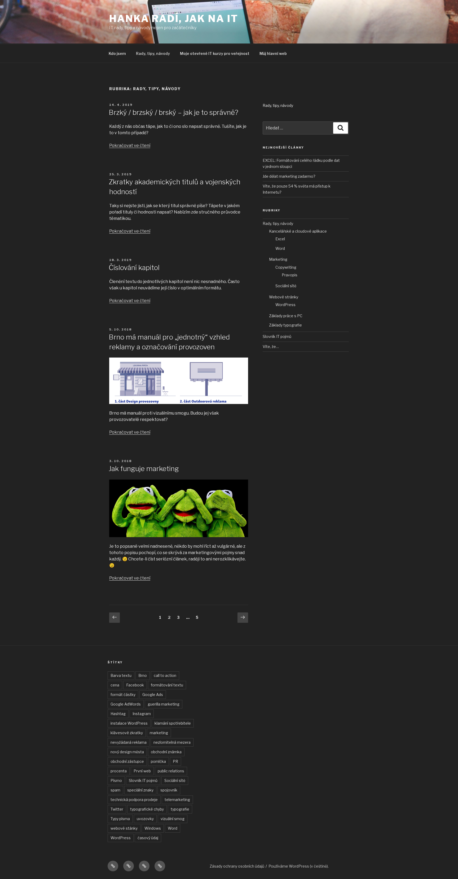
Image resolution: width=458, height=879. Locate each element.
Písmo (116, 780)
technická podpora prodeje (134, 799)
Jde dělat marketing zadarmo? (289, 176)
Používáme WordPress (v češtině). (298, 866)
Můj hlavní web (273, 53)
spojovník (168, 790)
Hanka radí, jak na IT (173, 18)
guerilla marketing (163, 704)
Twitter (117, 809)
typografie (180, 809)
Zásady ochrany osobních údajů (237, 866)
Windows (152, 828)
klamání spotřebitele (173, 723)
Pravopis (289, 275)
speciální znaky (140, 790)
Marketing (278, 259)
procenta (119, 771)
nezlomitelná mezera (172, 742)
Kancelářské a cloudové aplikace (298, 231)
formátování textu (167, 685)
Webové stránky (283, 297)
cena (115, 685)
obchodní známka (166, 752)
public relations (171, 771)
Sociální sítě (285, 286)
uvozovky (145, 818)
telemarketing (177, 799)
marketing (159, 732)
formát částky (123, 694)
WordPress (285, 304)
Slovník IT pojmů (277, 336)
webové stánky (124, 828)
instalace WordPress (129, 723)
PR (175, 761)
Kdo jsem (117, 53)
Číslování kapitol (134, 267)
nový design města (127, 752)
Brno (142, 675)
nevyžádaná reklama (129, 742)
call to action (165, 675)
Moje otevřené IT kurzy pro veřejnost (214, 53)
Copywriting (285, 267)
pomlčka (158, 761)
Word (280, 248)
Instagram (142, 713)
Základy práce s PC (285, 316)
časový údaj (148, 838)
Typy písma (120, 818)
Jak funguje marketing (144, 468)
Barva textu (121, 675)
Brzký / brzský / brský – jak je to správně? (173, 112)
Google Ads (152, 694)
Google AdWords (126, 704)
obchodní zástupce (127, 761)
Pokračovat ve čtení (129, 145)
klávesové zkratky (127, 732)
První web (142, 771)
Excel (280, 239)
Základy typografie (285, 325)
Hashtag (118, 713)
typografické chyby (147, 809)
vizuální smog (172, 818)
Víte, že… (271, 346)
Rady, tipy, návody (153, 53)
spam (115, 790)
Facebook (135, 685)
